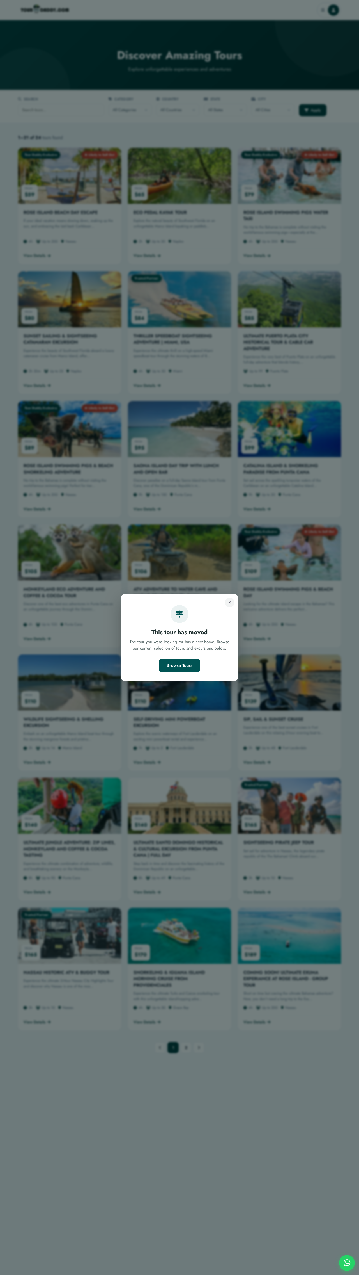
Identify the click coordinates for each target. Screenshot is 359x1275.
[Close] (229, 602)
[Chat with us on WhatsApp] (347, 1263)
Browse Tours (179, 665)
